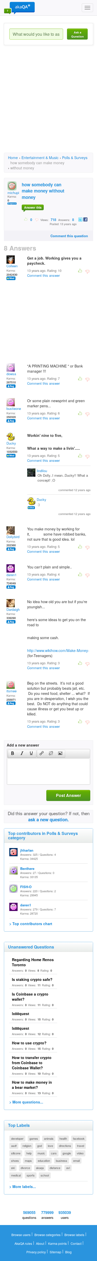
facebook (79, 1138)
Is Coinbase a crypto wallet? (30, 996)
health (63, 1138)
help (29, 1153)
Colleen (12, 265)
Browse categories (47, 1234)
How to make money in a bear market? (32, 1085)
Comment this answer (43, 275)
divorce (25, 1168)
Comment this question (69, 235)
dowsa (11, 373)
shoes (15, 1160)
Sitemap (55, 1252)
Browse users (21, 1234)
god (39, 1146)
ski (13, 1168)
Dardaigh (13, 609)
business (61, 1160)
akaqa (40, 1168)
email (76, 1160)
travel (80, 1146)
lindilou (42, 470)
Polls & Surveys (74, 157)
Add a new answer (23, 745)
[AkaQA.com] (19, 7)
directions (65, 1146)
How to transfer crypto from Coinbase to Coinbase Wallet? (31, 1062)
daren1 (11, 574)
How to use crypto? (29, 1042)
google (67, 1153)
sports (31, 1175)
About (40, 1243)
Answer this (33, 207)
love (50, 1146)
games (33, 1138)
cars (54, 1153)
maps (28, 1160)
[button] (12, 754)
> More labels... (22, 1186)
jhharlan (26, 850)
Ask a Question (77, 34)
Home (13, 157)
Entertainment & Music (39, 157)
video (80, 1153)
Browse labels (74, 1234)
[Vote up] (26, 219)
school (45, 1175)
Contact (76, 1243)
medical (16, 1175)
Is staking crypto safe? (32, 979)
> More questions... (26, 1101)
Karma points (57, 1243)
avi (68, 1168)
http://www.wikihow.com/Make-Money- (58, 650)
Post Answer (68, 795)
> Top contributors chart (30, 923)
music (41, 1153)
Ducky (11, 443)
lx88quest (20, 1013)
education (44, 1160)
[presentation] (12, 753)
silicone (15, 1153)
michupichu (16, 192)
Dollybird (12, 536)
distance (55, 1168)
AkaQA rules (23, 1243)
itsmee (11, 690)
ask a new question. (48, 819)
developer (17, 1138)
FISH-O (26, 886)
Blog (68, 1252)
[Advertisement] (48, 103)
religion (27, 1146)
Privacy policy (36, 1252)
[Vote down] (36, 219)
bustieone (13, 408)
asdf (14, 1146)
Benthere (27, 868)
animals (49, 1138)
